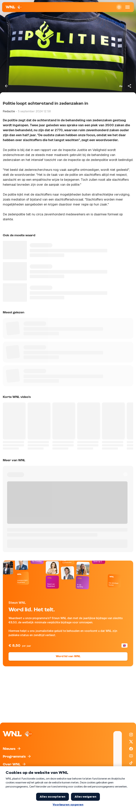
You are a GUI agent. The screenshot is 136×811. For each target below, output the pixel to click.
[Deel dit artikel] (129, 85)
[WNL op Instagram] (131, 734)
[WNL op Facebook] (131, 749)
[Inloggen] (119, 7)
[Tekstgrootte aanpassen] (120, 85)
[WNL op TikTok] (131, 763)
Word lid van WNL (68, 656)
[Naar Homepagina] (14, 7)
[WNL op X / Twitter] (131, 742)
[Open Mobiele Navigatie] (127, 7)
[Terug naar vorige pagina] (6, 85)
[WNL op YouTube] (131, 756)
